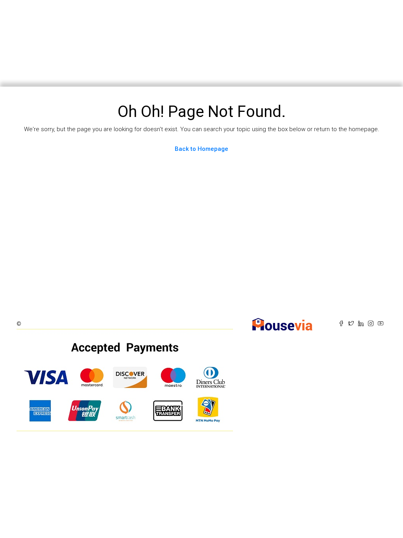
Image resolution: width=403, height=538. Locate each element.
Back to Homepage (201, 148)
